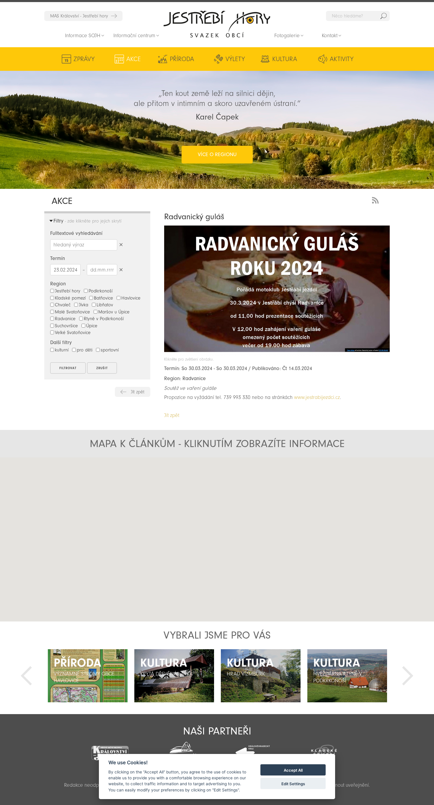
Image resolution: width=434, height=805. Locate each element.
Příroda (182, 59)
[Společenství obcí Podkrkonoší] (181, 750)
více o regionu (217, 154)
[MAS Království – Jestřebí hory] (110, 749)
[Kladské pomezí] (324, 749)
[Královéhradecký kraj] (252, 749)
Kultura (284, 59)
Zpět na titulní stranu (217, 23)
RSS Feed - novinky (376, 200)
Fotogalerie (287, 35)
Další (407, 675)
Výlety (235, 59)
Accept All (293, 770)
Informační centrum (134, 35)
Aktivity (341, 59)
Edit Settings (293, 783)
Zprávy (84, 59)
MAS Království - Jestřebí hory (79, 16)
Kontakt (329, 35)
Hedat (383, 16)
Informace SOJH (82, 35)
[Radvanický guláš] (277, 354)
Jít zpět (137, 392)
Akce (133, 59)
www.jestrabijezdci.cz (317, 397)
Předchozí (26, 675)
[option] (87, 675)
